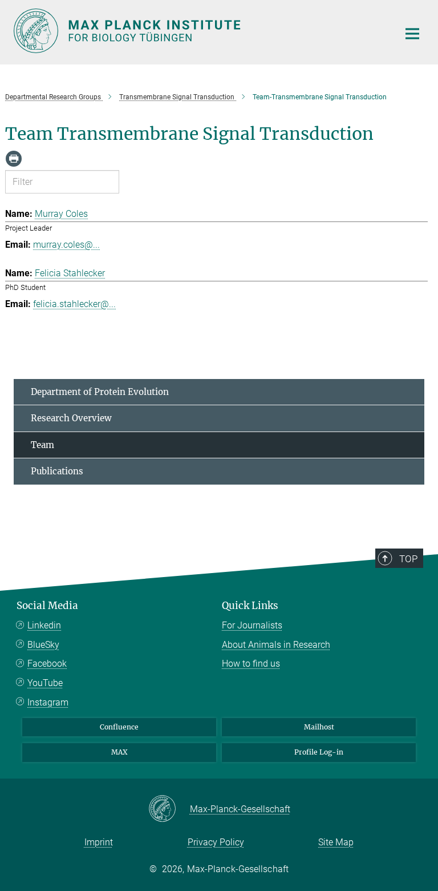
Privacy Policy (216, 842)
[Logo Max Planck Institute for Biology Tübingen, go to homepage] (199, 31)
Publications (57, 471)
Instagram (47, 702)
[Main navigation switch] (412, 33)
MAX (119, 752)
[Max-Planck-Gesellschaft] (169, 809)
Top (408, 559)
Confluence (119, 727)
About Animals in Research (276, 644)
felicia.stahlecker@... (74, 304)
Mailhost (319, 727)
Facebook (47, 663)
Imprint (98, 842)
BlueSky (43, 644)
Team (42, 445)
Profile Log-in (318, 752)
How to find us (251, 663)
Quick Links (250, 605)
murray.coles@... (66, 244)
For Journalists (252, 625)
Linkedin (44, 625)
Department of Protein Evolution (100, 391)
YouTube (45, 683)
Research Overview (71, 418)
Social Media (47, 605)
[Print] (13, 158)
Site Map (336, 842)
